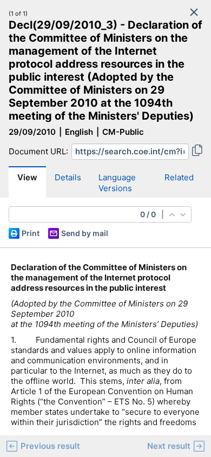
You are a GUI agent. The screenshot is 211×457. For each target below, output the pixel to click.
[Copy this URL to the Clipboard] (197, 152)
